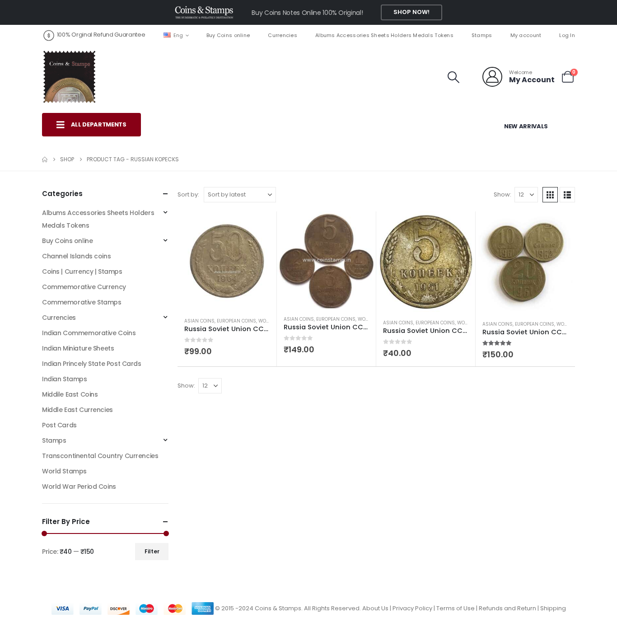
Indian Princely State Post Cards (91, 363)
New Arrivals (526, 126)
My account (526, 35)
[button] (454, 77)
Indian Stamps (64, 379)
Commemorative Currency (84, 286)
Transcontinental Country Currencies (100, 455)
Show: (502, 194)
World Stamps (64, 471)
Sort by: (188, 194)
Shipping (553, 608)
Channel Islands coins (76, 256)
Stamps (482, 35)
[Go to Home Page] (44, 159)
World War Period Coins (79, 486)
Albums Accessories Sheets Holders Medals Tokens (384, 35)
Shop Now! (411, 12)
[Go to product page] (227, 260)
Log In (567, 35)
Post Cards (59, 425)
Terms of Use (455, 608)
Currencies (282, 35)
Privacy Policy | (414, 608)
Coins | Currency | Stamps (82, 271)
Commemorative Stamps (82, 302)
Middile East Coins (70, 394)
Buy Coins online (228, 35)
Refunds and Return (507, 608)
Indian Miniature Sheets (78, 348)
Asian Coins (199, 321)
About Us (375, 608)
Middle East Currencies (77, 409)
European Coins (236, 321)
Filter (152, 551)
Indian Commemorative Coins (89, 332)
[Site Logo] (69, 77)
